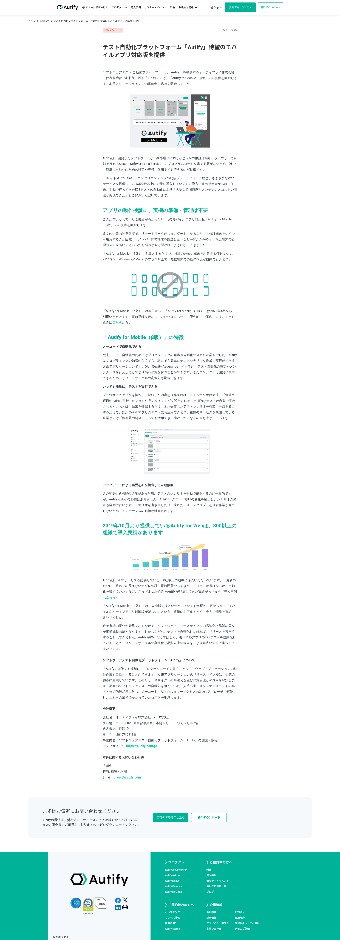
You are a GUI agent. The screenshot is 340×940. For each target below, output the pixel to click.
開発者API (171, 923)
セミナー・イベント (155, 7)
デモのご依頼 (242, 928)
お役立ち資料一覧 (216, 886)
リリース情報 (172, 917)
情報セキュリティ (247, 923)
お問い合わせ (213, 928)
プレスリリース (113, 30)
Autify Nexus (172, 880)
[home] (67, 7)
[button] (119, 7)
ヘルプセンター (173, 912)
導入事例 (136, 7)
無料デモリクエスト (240, 7)
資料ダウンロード (270, 7)
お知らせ (45, 20)
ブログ (210, 891)
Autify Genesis (173, 886)
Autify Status (172, 928)
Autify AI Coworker (176, 869)
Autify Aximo (172, 875)
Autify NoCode (173, 891)
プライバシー (218, 923)
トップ (32, 20)
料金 (172, 7)
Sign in (215, 7)
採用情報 (211, 917)
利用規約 (240, 917)
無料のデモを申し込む (171, 817)
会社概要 (211, 912)
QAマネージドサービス (95, 7)
